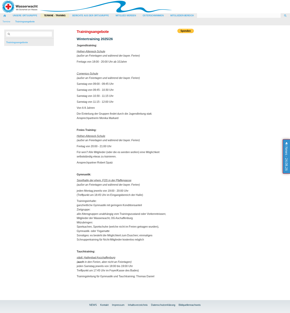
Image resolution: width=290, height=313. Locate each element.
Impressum (118, 304)
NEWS (93, 304)
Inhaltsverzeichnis (138, 304)
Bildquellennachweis (190, 304)
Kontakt (104, 304)
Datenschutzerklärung (163, 304)
